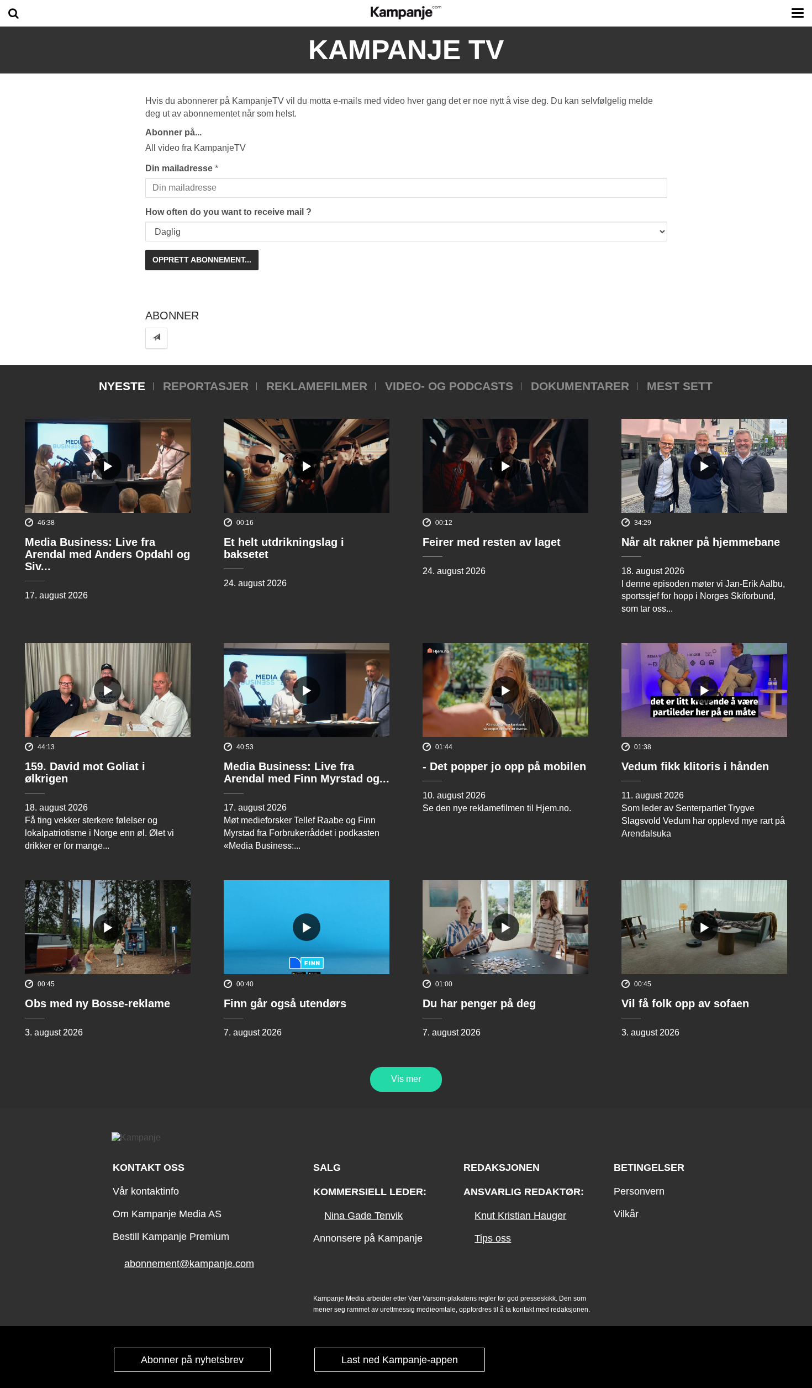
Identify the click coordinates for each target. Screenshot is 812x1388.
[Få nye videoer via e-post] (156, 338)
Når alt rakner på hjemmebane (700, 542)
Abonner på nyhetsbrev (192, 1359)
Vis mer (406, 1079)
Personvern (639, 1191)
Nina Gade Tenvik (363, 1215)
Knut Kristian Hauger (520, 1215)
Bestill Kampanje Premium (171, 1236)
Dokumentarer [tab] (580, 386)
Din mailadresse (179, 168)
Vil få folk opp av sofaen (685, 1003)
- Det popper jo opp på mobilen (504, 766)
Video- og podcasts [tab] (449, 386)
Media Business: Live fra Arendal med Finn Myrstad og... (306, 772)
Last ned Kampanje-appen (399, 1359)
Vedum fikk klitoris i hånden (695, 766)
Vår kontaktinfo (146, 1191)
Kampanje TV (406, 49)
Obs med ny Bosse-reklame (97, 1003)
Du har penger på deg (479, 1003)
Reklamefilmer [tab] (316, 386)
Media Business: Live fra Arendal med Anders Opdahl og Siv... (107, 554)
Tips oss (492, 1238)
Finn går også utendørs (285, 1003)
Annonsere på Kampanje (368, 1238)
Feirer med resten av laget (492, 542)
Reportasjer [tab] (206, 386)
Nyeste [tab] (122, 386)
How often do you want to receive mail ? (228, 212)
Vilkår (626, 1213)
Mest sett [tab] (680, 386)
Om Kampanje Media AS (167, 1213)
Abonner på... (173, 132)
